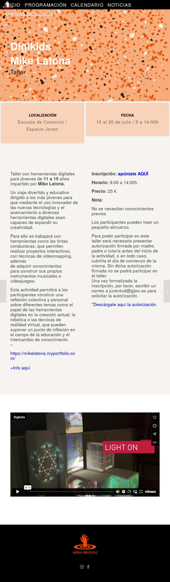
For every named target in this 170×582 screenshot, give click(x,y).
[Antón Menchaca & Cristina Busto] (3, 291)
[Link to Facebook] (88, 566)
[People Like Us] (167, 291)
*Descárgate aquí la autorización (124, 304)
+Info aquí (20, 367)
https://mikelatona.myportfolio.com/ (42, 355)
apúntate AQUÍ (133, 173)
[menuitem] (12, 4)
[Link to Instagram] (82, 566)
